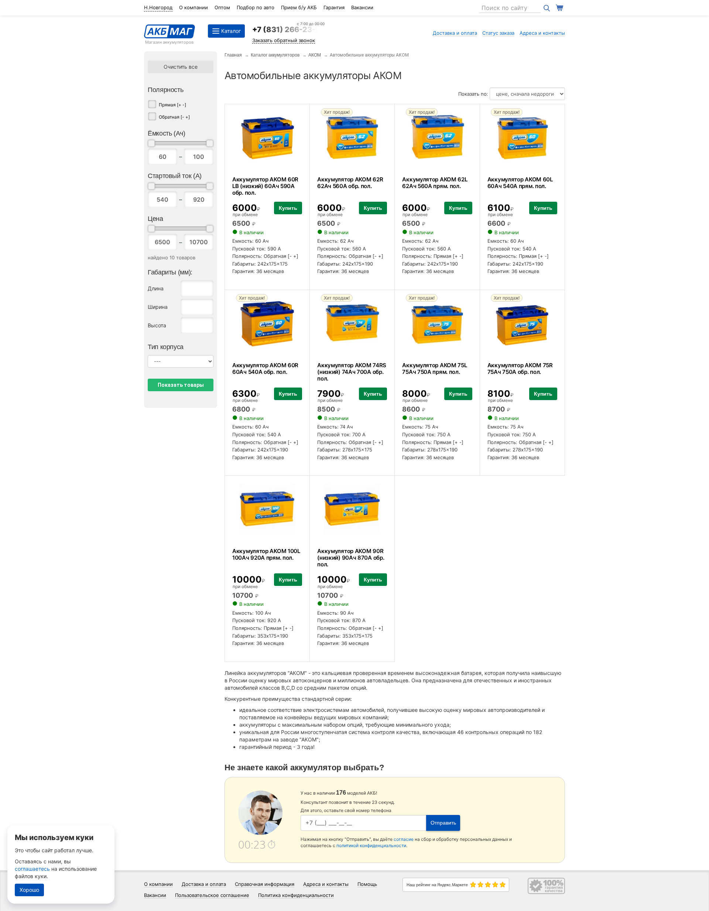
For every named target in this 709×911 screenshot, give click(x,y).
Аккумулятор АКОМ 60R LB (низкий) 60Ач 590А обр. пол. (265, 186)
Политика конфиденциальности (296, 895)
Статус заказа (498, 33)
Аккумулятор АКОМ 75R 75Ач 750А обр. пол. (520, 368)
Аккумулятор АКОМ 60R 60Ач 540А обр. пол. (265, 368)
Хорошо (29, 890)
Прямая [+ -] (172, 105)
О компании (193, 7)
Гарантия (334, 7)
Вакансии (362, 7)
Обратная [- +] (174, 117)
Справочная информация (264, 884)
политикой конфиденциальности (371, 845)
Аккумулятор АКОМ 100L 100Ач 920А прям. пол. (266, 554)
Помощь (367, 884)
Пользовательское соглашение (212, 895)
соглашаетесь (32, 869)
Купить (288, 208)
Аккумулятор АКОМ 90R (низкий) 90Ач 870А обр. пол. (350, 557)
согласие (404, 839)
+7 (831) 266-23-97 (288, 29)
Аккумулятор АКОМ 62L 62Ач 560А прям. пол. (434, 183)
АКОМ (314, 55)
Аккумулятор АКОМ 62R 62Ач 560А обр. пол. (350, 183)
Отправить (443, 823)
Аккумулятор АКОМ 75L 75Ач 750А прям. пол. (434, 368)
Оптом (222, 7)
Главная (233, 55)
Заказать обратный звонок (283, 40)
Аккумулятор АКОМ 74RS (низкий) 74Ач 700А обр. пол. (351, 372)
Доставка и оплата (455, 33)
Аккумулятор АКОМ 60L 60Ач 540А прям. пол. (520, 183)
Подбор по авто (255, 7)
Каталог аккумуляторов (275, 55)
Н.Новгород (158, 7)
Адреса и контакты (542, 33)
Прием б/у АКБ (299, 7)
